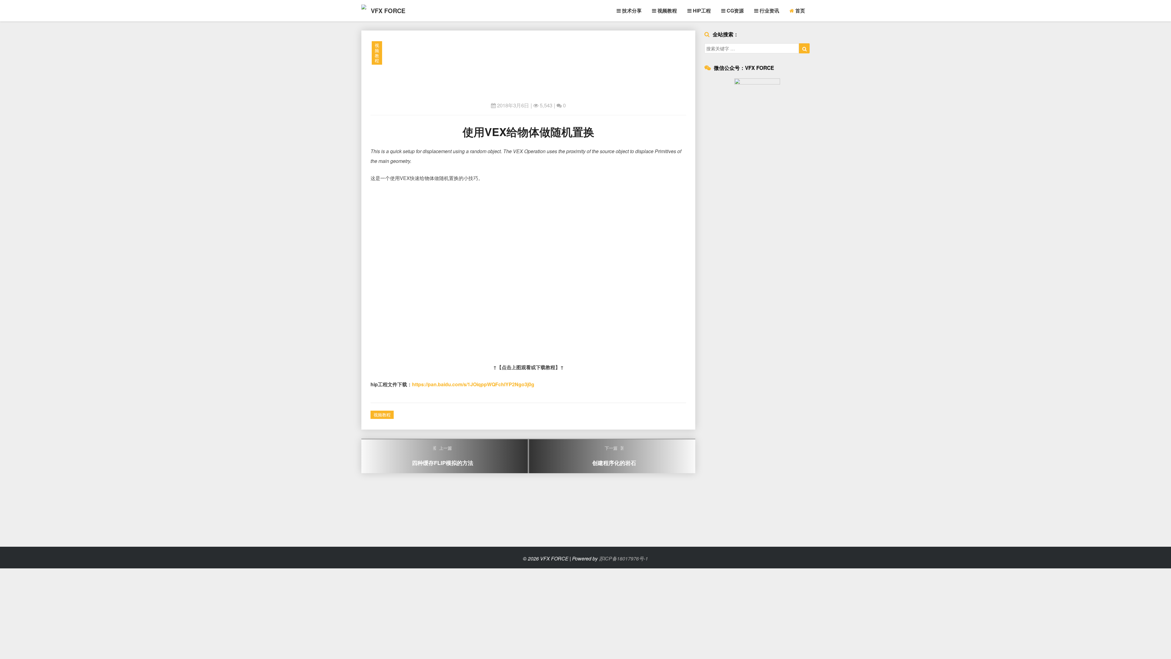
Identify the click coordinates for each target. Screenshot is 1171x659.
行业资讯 (768, 10)
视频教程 (666, 10)
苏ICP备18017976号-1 (623, 558)
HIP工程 (701, 10)
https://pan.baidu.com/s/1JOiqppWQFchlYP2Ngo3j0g (473, 384)
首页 (799, 10)
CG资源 (734, 10)
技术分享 (631, 10)
